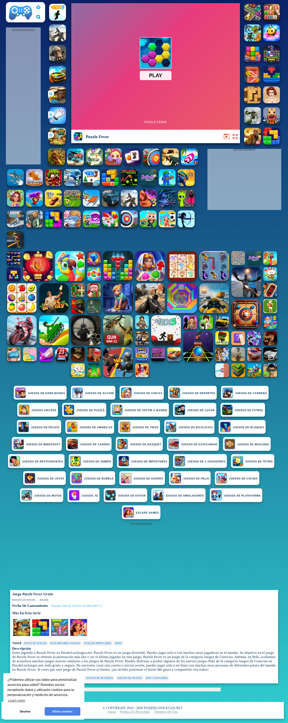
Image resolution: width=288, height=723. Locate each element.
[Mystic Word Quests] (57, 143)
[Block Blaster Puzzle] (53, 226)
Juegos (44, 600)
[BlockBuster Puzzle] (271, 81)
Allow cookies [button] (62, 711)
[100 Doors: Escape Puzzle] (252, 81)
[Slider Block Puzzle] (271, 19)
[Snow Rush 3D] (91, 205)
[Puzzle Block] (252, 102)
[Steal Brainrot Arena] (148, 226)
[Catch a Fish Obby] (34, 205)
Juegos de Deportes (198, 393)
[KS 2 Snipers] (252, 123)
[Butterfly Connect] (148, 185)
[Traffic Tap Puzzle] (252, 19)
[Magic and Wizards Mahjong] (132, 164)
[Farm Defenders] (56, 164)
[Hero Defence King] (94, 164)
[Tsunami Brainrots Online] (91, 226)
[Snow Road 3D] (15, 226)
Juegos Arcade (44, 410)
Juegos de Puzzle (129, 678)
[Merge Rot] (72, 226)
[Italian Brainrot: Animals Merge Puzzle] (252, 40)
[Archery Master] (129, 226)
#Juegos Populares (97, 643)
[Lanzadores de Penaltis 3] (72, 205)
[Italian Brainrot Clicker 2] (15, 185)
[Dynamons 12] (186, 185)
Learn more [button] (16, 700)
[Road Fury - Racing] (75, 164)
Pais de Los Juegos (20, 4)
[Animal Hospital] (271, 123)
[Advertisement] (23, 96)
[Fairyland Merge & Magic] (15, 205)
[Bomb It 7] (113, 164)
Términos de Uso (166, 712)
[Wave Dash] (129, 185)
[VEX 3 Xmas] (91, 185)
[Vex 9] (57, 19)
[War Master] (167, 185)
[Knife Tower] (78, 635)
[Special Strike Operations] (170, 164)
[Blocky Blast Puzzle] (110, 185)
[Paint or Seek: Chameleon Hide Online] (57, 102)
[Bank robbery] (34, 226)
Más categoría (157, 678)
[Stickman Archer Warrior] (186, 226)
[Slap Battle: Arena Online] (57, 123)
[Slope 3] (167, 205)
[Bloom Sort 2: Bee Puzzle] (271, 40)
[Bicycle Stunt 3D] (15, 247)
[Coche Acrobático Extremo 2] (57, 81)
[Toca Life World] (167, 226)
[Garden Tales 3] (110, 226)
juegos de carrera (251, 393)
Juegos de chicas (148, 393)
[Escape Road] (53, 205)
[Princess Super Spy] (271, 102)
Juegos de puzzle (90, 410)
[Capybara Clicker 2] (34, 185)
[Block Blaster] (271, 143)
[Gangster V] (252, 143)
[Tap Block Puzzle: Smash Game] (252, 61)
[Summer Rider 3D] (189, 164)
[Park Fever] (59, 635)
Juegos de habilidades (46, 393)
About (111, 712)
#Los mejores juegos (65, 643)
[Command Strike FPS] (57, 40)
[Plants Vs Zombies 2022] (53, 185)
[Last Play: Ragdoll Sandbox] (57, 61)
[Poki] (38, 7)
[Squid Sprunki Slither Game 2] (186, 205)
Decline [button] (25, 711)
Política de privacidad (135, 712)
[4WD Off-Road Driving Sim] (110, 205)
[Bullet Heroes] (72, 185)
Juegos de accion (99, 393)
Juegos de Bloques (99, 678)
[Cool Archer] (151, 164)
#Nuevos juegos (35, 643)
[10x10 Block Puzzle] (271, 61)
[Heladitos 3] (148, 205)
